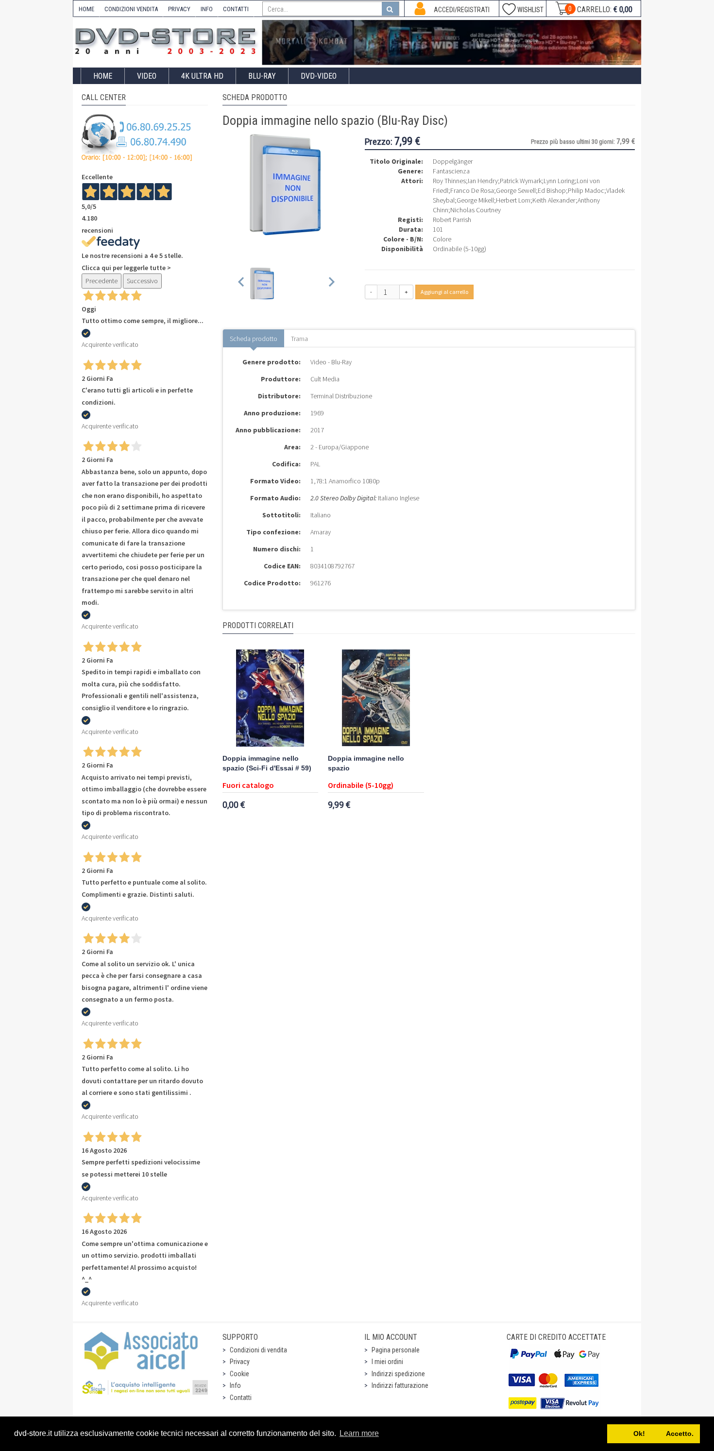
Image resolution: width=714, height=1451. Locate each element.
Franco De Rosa (472, 190)
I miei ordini (387, 1362)
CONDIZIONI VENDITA (131, 9)
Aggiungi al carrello (444, 291)
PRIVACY (179, 9)
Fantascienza (451, 171)
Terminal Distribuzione (341, 396)
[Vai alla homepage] (167, 39)
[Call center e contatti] (137, 137)
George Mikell (475, 200)
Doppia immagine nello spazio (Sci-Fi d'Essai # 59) (266, 763)
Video (146, 76)
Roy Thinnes (449, 180)
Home (102, 76)
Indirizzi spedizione (398, 1374)
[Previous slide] (242, 283)
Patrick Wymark (521, 180)
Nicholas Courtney (475, 209)
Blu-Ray (262, 76)
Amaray (320, 532)
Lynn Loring (559, 180)
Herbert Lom (513, 200)
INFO (207, 9)
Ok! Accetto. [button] (654, 1433)
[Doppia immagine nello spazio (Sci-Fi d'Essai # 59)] (270, 698)
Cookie (239, 1374)
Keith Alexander (554, 200)
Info (235, 1385)
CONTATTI (236, 9)
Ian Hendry (483, 180)
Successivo (142, 280)
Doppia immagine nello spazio (366, 763)
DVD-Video (319, 76)
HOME (86, 9)
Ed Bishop (552, 190)
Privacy (240, 1362)
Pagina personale (396, 1350)
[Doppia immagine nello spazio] (376, 698)
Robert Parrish (452, 219)
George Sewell (516, 190)
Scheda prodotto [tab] (253, 338)
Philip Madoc (586, 190)
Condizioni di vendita (258, 1350)
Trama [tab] (299, 338)
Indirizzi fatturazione (400, 1385)
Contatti (241, 1397)
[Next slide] (331, 283)
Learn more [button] (359, 1433)
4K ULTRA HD (202, 76)
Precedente (101, 280)
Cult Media (325, 379)
